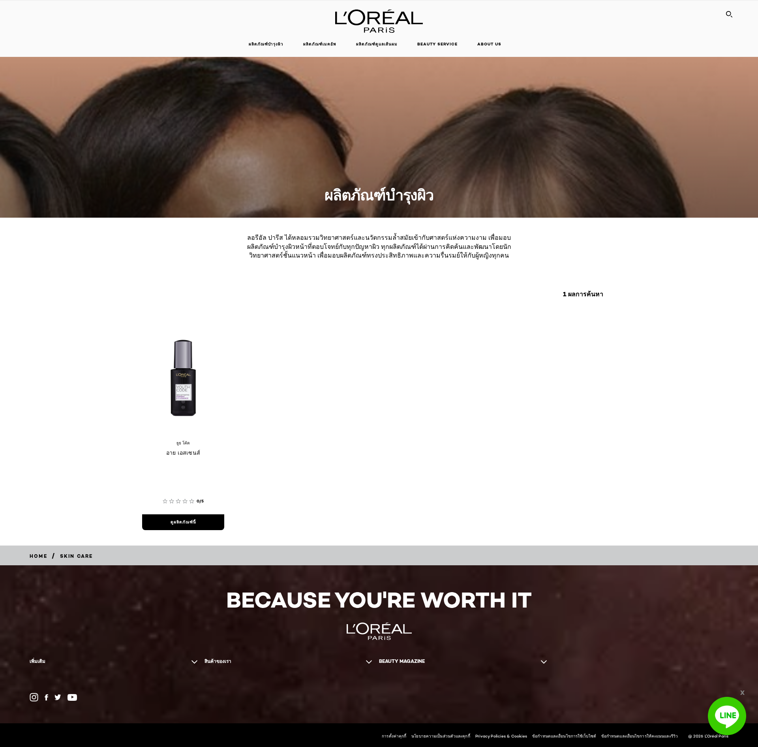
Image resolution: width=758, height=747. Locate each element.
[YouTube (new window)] (72, 697)
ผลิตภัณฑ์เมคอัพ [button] (319, 44)
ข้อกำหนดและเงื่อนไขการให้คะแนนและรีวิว (639, 736)
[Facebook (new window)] (46, 697)
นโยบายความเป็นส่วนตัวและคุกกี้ (440, 736)
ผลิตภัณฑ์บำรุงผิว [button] (266, 44)
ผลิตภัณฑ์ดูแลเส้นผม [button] (377, 44)
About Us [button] (489, 44)
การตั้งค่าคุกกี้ (394, 736)
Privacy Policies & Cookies (501, 736)
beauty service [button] (437, 44)
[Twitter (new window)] (57, 697)
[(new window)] (34, 697)
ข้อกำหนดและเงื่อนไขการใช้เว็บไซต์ (564, 736)
